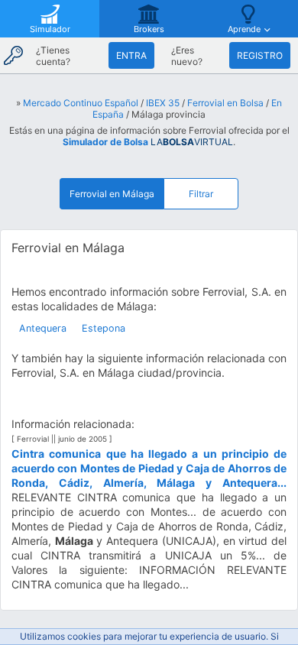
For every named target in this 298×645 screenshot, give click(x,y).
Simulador (50, 29)
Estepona (103, 328)
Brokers (149, 29)
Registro (260, 55)
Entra (131, 55)
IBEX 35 (163, 103)
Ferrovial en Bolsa (225, 103)
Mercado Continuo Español (80, 103)
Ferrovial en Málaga (112, 193)
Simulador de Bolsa (105, 141)
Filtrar (201, 193)
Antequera (42, 328)
